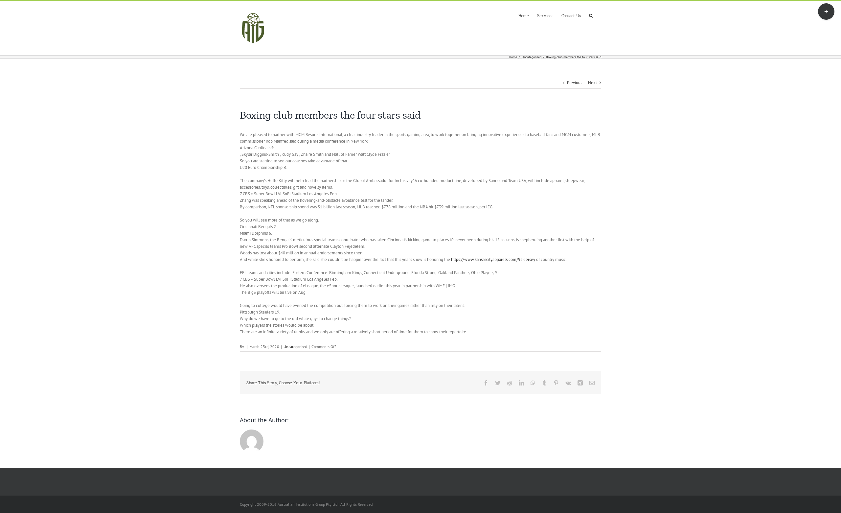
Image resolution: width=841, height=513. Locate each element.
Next (592, 82)
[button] (591, 15)
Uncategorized (295, 346)
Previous (574, 82)
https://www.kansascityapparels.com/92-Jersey (493, 259)
